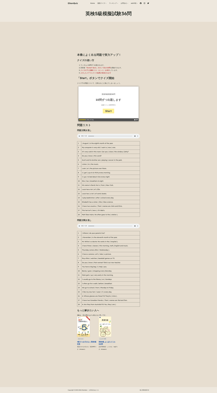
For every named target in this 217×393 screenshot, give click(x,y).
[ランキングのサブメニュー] (117, 3)
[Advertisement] (108, 39)
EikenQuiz (73, 3)
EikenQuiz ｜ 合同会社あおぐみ (90, 390)
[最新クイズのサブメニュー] (105, 3)
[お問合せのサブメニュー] (127, 3)
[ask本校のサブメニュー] (137, 3)
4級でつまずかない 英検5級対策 (86, 343)
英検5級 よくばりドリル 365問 (107, 343)
